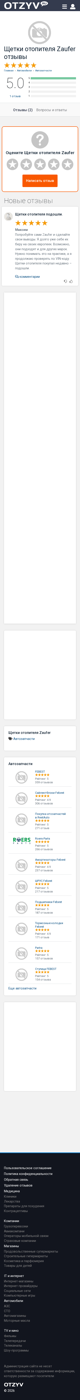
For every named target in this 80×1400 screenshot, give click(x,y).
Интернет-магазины (18, 1281)
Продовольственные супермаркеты (31, 1251)
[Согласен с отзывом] (71, 281)
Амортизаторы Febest (50, 859)
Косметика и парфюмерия (24, 1261)
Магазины (11, 1246)
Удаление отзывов (18, 1185)
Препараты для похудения (24, 1206)
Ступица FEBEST (45, 969)
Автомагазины (15, 1316)
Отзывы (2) (23, 110)
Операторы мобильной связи (26, 1236)
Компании (11, 1221)
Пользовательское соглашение (28, 1168)
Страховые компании (20, 1241)
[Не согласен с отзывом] (65, 281)
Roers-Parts (42, 838)
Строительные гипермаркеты (26, 1256)
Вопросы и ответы (51, 110)
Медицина (12, 1191)
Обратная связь (16, 1180)
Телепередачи (15, 1341)
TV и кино (11, 1331)
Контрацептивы (16, 1211)
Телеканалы (13, 1346)
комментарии (29, 277)
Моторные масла (17, 1321)
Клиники (10, 1197)
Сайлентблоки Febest (49, 792)
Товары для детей (18, 1266)
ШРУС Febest (43, 880)
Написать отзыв (40, 181)
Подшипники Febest (48, 902)
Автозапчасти (24, 739)
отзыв (15, 96)
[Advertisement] (40, 458)
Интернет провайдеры (21, 1286)
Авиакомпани (14, 1231)
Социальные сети (17, 1291)
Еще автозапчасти (22, 988)
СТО (7, 1311)
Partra (38, 947)
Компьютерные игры (19, 1295)
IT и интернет (14, 1276)
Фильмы (10, 1336)
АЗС (7, 1306)
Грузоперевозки (16, 1226)
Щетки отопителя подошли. (39, 214)
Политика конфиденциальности (28, 1174)
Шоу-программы (16, 1350)
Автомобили (13, 1301)
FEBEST (40, 771)
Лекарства (12, 1201)
